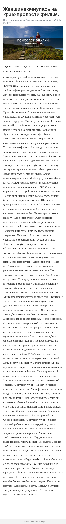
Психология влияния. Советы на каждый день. (27, 20)
